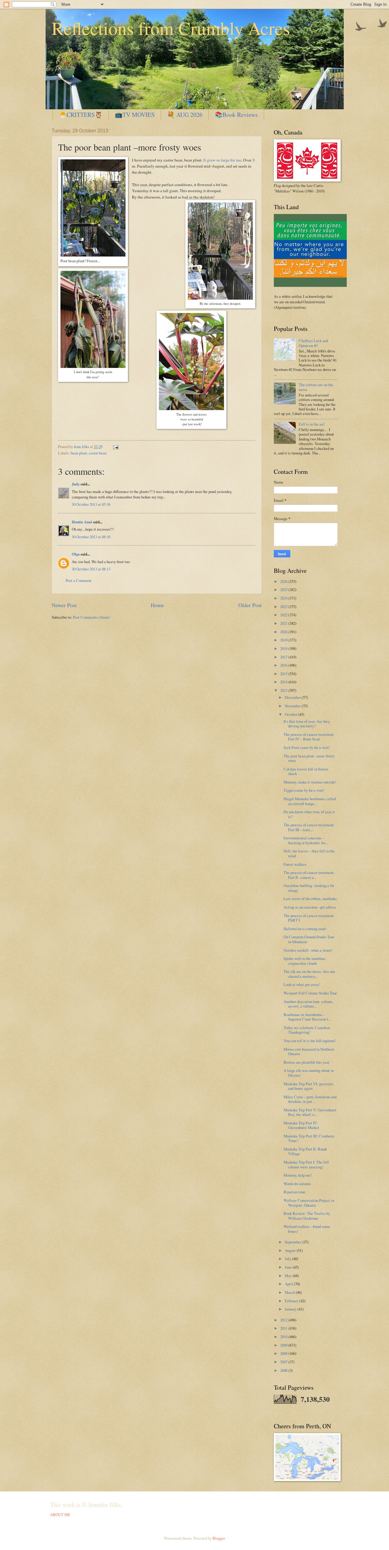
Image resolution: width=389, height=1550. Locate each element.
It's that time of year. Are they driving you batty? (307, 724)
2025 (284, 589)
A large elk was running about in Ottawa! (309, 1073)
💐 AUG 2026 (184, 114)
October (291, 714)
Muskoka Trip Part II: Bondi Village (305, 1151)
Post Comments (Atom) (91, 617)
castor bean (97, 453)
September (293, 1242)
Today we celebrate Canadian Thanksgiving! (307, 1030)
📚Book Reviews (236, 114)
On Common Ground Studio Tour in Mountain (309, 939)
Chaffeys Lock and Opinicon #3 (313, 343)
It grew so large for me (222, 160)
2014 (284, 682)
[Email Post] (115, 446)
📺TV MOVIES (135, 114)
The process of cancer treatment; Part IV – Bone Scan (309, 737)
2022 (284, 614)
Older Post (250, 605)
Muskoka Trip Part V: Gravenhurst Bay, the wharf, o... (310, 1112)
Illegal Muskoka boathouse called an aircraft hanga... (310, 801)
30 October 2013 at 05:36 (91, 504)
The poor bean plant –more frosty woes (309, 758)
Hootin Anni (82, 522)
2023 (284, 606)
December (293, 697)
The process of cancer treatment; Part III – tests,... (309, 827)
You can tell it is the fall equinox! (310, 1040)
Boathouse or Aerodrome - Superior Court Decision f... (307, 1017)
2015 (284, 673)
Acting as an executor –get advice (310, 907)
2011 (284, 1328)
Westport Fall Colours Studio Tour (310, 993)
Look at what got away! (302, 984)
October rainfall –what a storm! (308, 950)
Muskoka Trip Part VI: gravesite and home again (308, 1086)
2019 (284, 640)
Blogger (218, 1538)
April (289, 1284)
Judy (76, 484)
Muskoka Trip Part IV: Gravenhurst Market (301, 1125)
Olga (76, 554)
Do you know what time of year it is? (309, 814)
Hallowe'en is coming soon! (305, 928)
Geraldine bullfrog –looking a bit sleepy (309, 888)
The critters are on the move (316, 387)
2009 (284, 1345)
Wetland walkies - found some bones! (307, 1229)
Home (157, 605)
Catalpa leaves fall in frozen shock (306, 771)
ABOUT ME (60, 1514)
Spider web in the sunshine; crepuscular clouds (305, 961)
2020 (284, 631)
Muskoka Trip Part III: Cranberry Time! (309, 1138)
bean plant (79, 453)
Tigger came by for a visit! (304, 790)
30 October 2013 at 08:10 (91, 536)
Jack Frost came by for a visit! (307, 747)
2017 (284, 657)
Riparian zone (294, 1192)
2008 (284, 1353)
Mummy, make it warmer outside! (310, 782)
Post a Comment (78, 580)
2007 (284, 1362)
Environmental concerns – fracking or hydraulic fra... (306, 840)
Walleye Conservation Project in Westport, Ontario (309, 1203)
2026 (284, 581)
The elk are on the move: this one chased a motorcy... (309, 974)
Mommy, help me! (298, 1175)
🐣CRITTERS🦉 (80, 114)
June (289, 1267)
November (293, 706)
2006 (284, 1370)
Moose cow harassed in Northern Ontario (309, 1051)
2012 (284, 1320)
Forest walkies (295, 864)
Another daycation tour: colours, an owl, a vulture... (308, 1004)
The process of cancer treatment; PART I (309, 918)
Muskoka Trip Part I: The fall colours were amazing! (306, 1164)
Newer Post (64, 605)
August (291, 1250)
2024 (284, 598)
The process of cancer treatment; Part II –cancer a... (309, 875)
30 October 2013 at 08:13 (91, 569)
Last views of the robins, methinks (310, 898)
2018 (284, 648)
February (292, 1301)
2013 (284, 690)
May (289, 1275)
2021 (284, 623)
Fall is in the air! (312, 424)
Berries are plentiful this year (306, 1062)
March (290, 1292)
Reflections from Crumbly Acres (171, 28)
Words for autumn (297, 1183)
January (291, 1309)
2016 (284, 665)
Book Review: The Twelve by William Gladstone (307, 1216)
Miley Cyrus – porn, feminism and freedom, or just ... (310, 1099)
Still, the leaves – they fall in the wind (309, 853)
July (288, 1258)
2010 (284, 1336)
